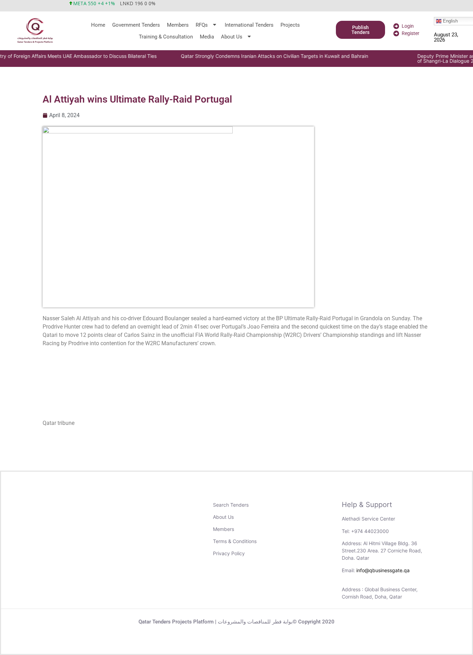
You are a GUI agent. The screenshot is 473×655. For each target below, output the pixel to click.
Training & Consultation (166, 37)
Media (207, 37)
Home (98, 25)
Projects (290, 25)
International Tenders (249, 25)
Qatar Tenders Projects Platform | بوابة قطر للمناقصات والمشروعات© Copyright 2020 (236, 622)
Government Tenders (136, 25)
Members (178, 25)
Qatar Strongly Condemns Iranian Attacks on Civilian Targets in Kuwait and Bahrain (242, 56)
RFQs (202, 25)
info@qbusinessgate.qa (383, 570)
